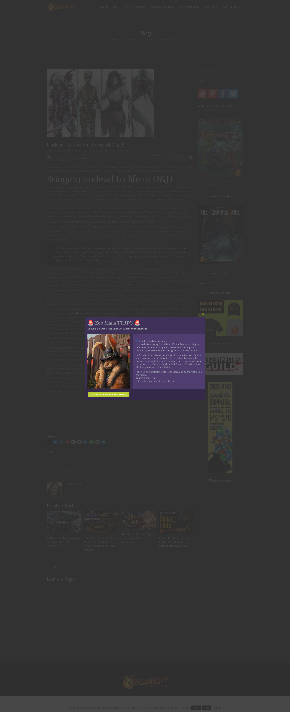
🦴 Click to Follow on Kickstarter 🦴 (108, 394)
